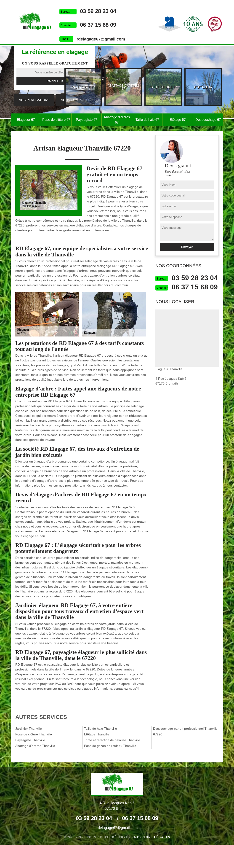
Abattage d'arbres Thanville (35, 746)
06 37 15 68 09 (98, 25)
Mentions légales (152, 837)
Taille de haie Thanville (100, 728)
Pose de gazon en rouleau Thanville (110, 746)
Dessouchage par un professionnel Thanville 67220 (185, 731)
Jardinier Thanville (28, 728)
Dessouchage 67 (208, 119)
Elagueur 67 (26, 119)
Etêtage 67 (178, 119)
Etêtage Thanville (96, 734)
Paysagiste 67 (86, 119)
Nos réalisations (34, 100)
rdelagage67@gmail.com (101, 39)
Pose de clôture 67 (56, 119)
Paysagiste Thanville (30, 740)
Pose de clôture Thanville (33, 734)
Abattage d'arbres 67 (117, 119)
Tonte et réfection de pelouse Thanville (112, 740)
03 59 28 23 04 (98, 11)
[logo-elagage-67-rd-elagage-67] (35, 22)
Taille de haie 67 (147, 119)
